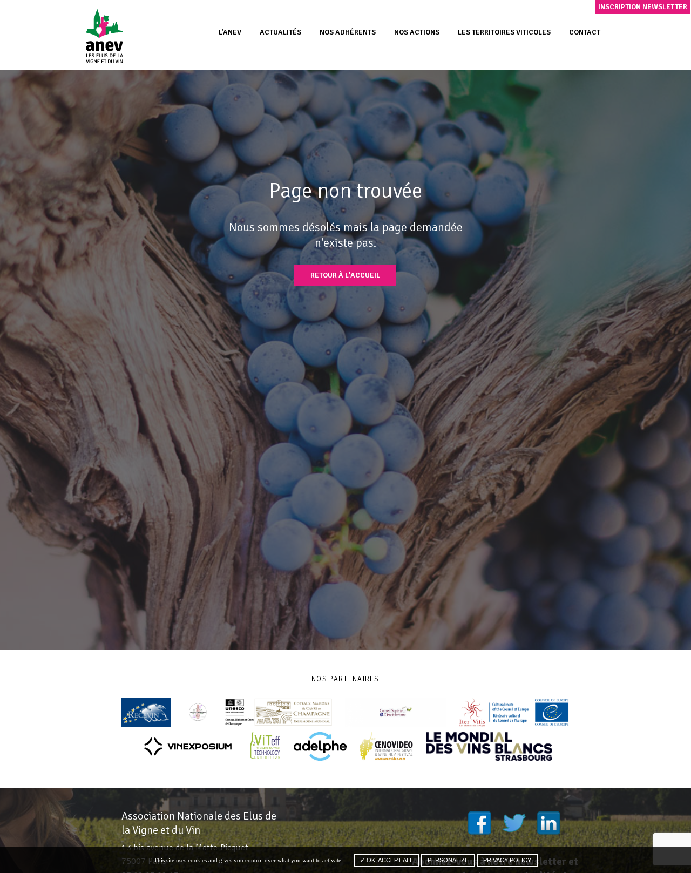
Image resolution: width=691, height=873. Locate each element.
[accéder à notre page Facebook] (479, 822)
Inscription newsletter (642, 6)
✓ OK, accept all (386, 860)
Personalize (448, 860)
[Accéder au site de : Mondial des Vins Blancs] (489, 746)
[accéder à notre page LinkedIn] (548, 822)
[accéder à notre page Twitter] (513, 822)
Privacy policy (507, 860)
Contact (584, 32)
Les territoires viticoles (504, 32)
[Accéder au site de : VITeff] (265, 746)
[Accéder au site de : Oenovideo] (387, 746)
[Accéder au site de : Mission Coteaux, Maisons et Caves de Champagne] (278, 712)
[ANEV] (104, 35)
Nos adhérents (348, 32)
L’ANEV (230, 32)
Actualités (280, 32)
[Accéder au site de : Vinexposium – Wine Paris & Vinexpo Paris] (188, 746)
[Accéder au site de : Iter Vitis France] (514, 712)
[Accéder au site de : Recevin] (146, 712)
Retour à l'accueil (345, 275)
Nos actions (416, 32)
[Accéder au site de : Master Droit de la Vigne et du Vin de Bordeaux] (198, 712)
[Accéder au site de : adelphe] (320, 746)
